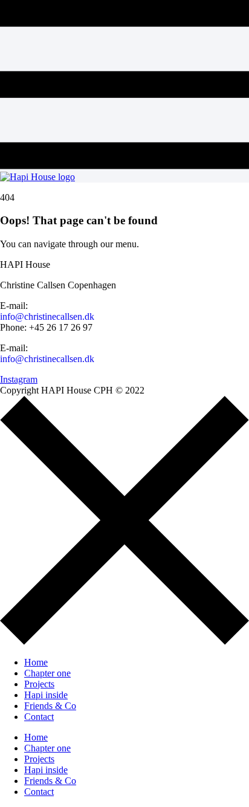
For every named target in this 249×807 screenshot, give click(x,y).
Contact (39, 716)
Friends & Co (50, 706)
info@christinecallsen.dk (47, 316)
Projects (39, 684)
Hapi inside (46, 695)
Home (36, 662)
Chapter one (47, 673)
